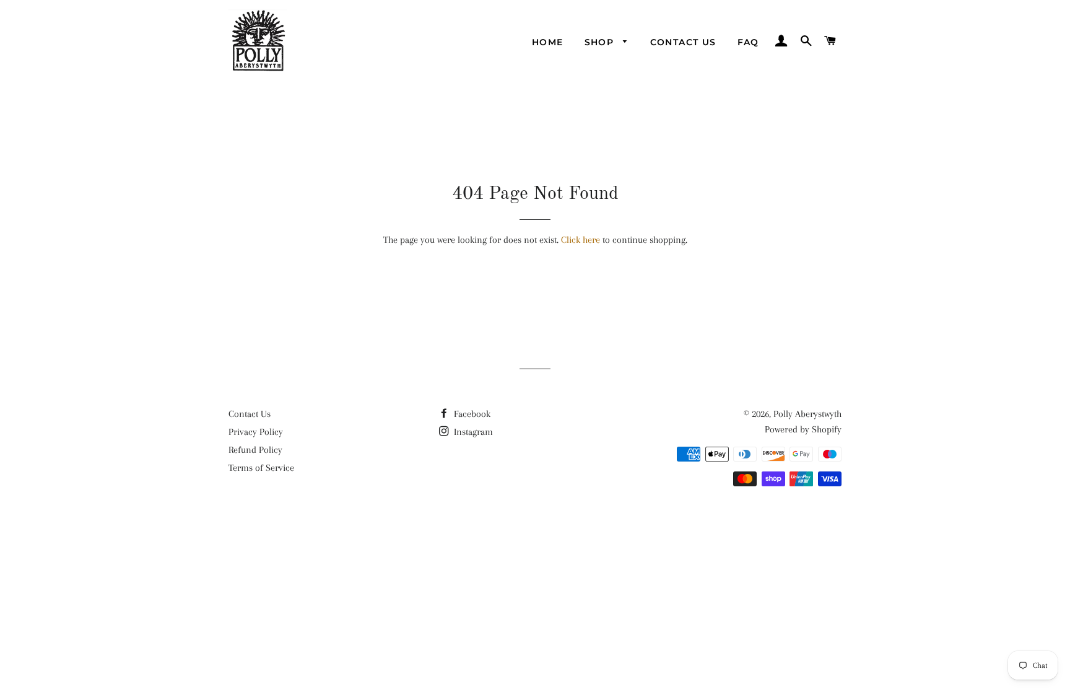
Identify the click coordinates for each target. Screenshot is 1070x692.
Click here (580, 239)
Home (547, 42)
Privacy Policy (255, 431)
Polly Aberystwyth (807, 413)
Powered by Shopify (803, 429)
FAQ (748, 42)
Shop (601, 42)
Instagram (472, 431)
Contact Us (683, 42)
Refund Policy (255, 449)
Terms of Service (261, 467)
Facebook (470, 413)
